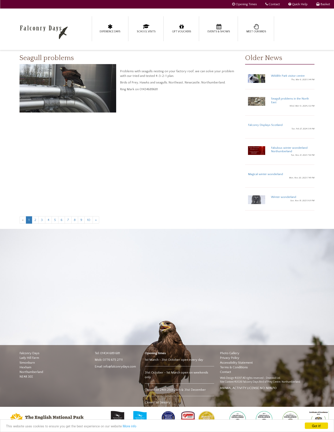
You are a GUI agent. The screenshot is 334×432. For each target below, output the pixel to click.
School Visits (146, 31)
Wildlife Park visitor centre (288, 75)
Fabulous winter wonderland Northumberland (289, 149)
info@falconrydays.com (119, 366)
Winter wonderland (283, 197)
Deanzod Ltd (273, 378)
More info (129, 425)
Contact (225, 372)
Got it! (316, 425)
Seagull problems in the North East (290, 100)
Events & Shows (219, 31)
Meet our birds (256, 31)
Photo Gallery (229, 353)
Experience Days (110, 31)
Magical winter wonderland (265, 174)
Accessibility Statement (236, 362)
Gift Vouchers (181, 31)
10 (88, 220)
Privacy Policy (229, 358)
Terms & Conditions (234, 367)
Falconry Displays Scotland (265, 125)
